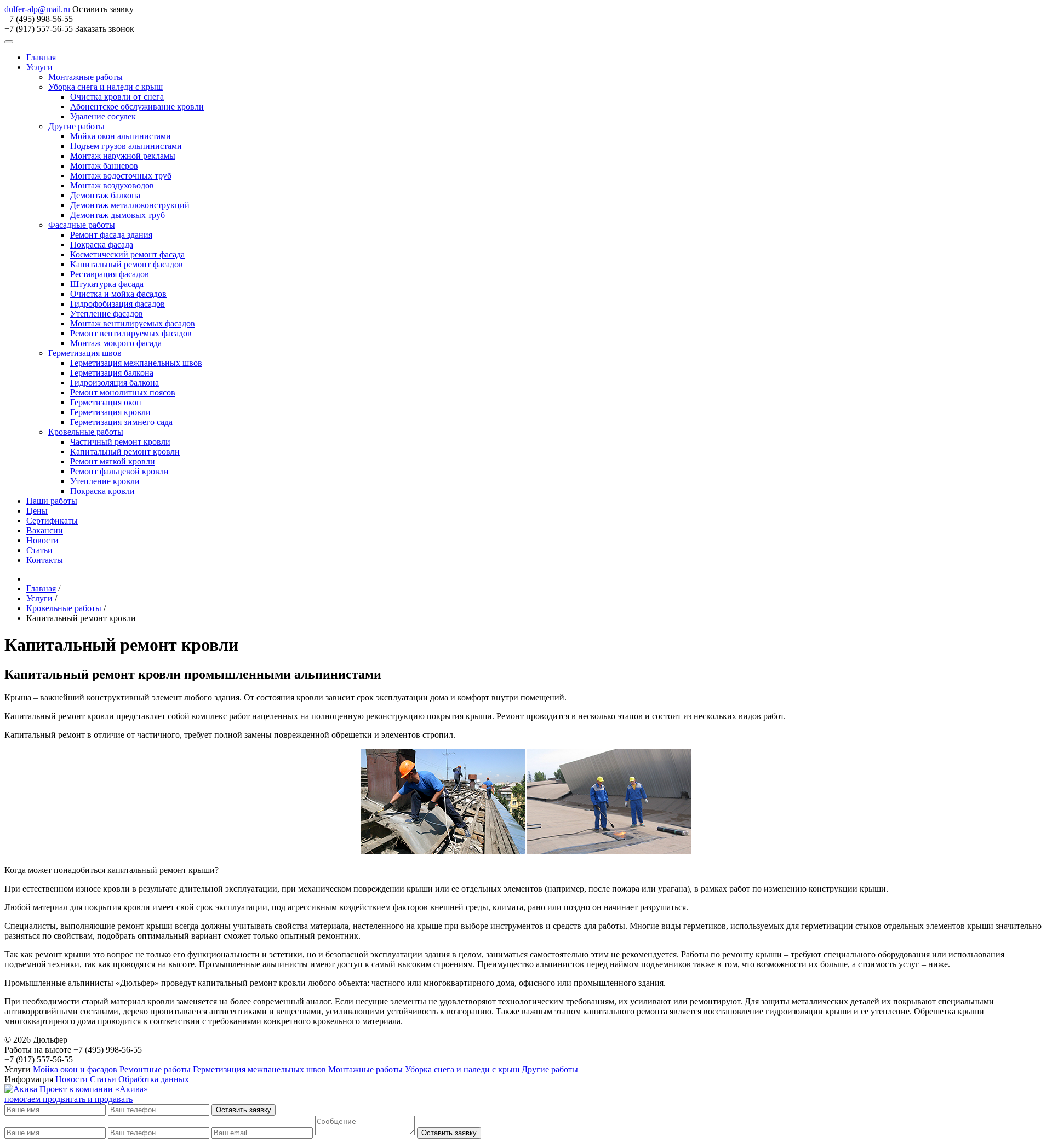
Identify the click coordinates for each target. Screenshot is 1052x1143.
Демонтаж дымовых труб (117, 215)
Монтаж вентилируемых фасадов (132, 323)
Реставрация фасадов (109, 274)
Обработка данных (153, 1079)
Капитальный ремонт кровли (125, 451)
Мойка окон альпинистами (120, 136)
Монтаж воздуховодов (112, 185)
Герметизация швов (85, 353)
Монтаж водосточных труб (120, 175)
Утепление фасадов (106, 313)
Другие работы (76, 126)
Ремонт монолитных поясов (122, 392)
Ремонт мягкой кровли (112, 461)
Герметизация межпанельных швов (136, 362)
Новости (42, 540)
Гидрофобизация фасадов (117, 303)
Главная (41, 57)
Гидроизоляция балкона (114, 382)
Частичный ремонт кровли (120, 441)
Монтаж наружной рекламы (122, 155)
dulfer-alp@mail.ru (37, 9)
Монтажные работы (85, 77)
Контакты (44, 560)
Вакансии (44, 530)
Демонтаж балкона (105, 195)
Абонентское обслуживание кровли (137, 106)
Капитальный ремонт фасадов (126, 264)
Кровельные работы (85, 431)
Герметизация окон (105, 402)
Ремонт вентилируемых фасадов (131, 333)
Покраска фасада (101, 244)
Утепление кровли (105, 481)
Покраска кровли (102, 491)
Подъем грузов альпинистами (126, 146)
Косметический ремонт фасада (127, 254)
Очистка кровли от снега (117, 96)
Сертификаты (52, 520)
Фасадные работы (81, 224)
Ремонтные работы (155, 1069)
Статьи (39, 550)
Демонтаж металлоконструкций (130, 205)
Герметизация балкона (111, 372)
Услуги (39, 67)
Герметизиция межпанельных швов (259, 1069)
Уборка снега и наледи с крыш (105, 86)
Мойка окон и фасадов (75, 1069)
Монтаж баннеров (104, 165)
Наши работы (51, 501)
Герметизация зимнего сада (121, 422)
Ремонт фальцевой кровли (119, 471)
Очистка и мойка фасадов (118, 293)
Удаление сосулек (103, 116)
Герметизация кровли (110, 412)
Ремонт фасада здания (111, 234)
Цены (37, 510)
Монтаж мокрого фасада (116, 343)
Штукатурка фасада (107, 284)
